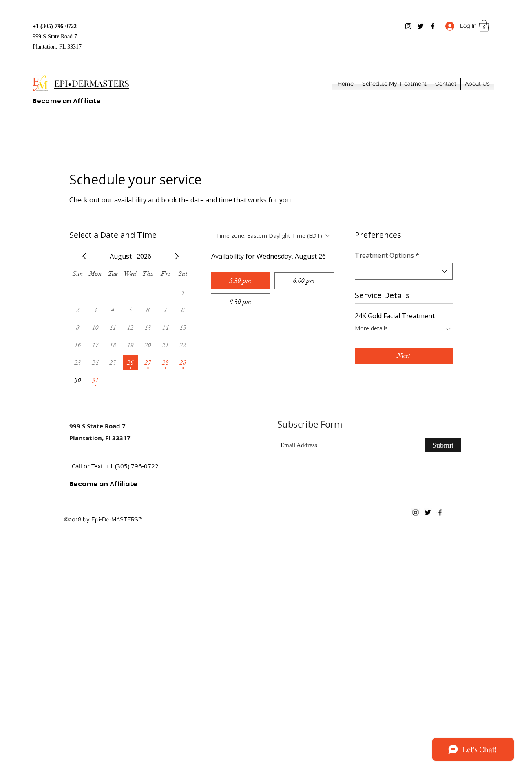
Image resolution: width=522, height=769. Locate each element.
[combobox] (404, 271)
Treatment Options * (387, 255)
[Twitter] (420, 26)
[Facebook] (433, 26)
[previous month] (84, 256)
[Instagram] (408, 26)
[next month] (176, 256)
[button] (484, 26)
